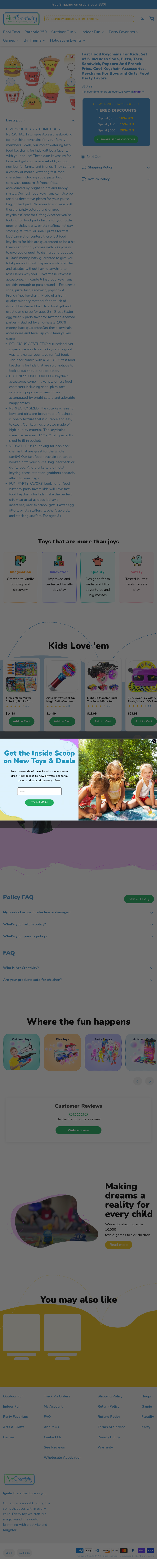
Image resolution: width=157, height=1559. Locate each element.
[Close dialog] (154, 741)
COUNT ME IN (39, 802)
